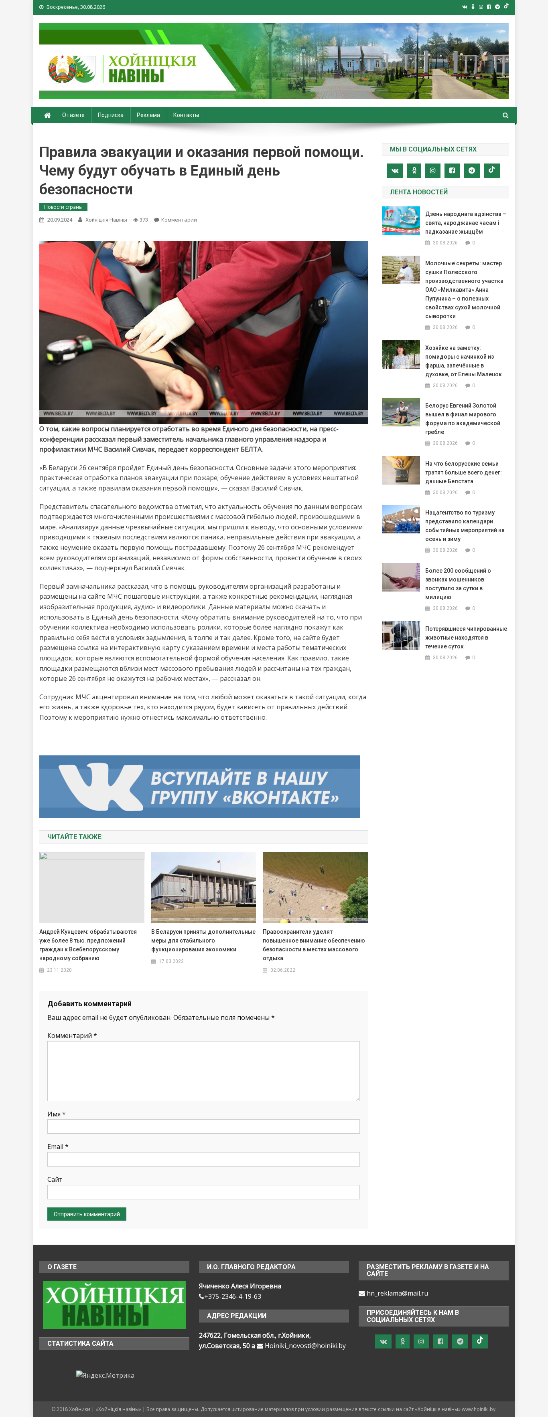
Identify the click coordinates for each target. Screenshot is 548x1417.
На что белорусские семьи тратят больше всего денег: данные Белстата (463, 472)
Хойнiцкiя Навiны (106, 220)
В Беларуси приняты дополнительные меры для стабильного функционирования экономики (203, 941)
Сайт (55, 1179)
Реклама (148, 115)
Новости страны (63, 207)
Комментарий (72, 1035)
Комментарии (179, 219)
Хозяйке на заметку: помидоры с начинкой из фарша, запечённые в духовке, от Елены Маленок (463, 361)
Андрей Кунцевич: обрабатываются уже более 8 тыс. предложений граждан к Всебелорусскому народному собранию (88, 945)
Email (58, 1146)
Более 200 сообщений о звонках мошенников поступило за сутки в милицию (458, 583)
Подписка (111, 115)
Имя (56, 1114)
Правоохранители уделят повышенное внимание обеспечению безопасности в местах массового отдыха (314, 945)
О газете (73, 115)
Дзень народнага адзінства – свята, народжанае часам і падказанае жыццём (465, 223)
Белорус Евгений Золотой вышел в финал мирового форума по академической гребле (462, 418)
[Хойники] (114, 1304)
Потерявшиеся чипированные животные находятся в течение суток (466, 638)
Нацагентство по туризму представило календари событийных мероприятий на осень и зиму (465, 525)
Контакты (186, 115)
